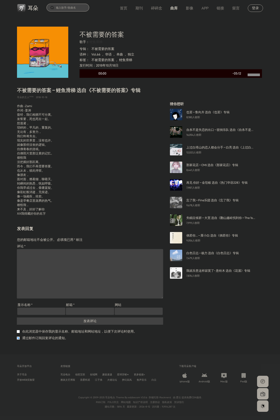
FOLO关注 (113, 402)
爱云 (179, 397)
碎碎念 (156, 8)
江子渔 (98, 379)
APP (204, 8)
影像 (189, 8)
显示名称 (25, 305)
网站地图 (126, 402)
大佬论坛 (112, 379)
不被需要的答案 (102, 49)
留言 (236, 8)
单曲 (119, 54)
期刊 (139, 8)
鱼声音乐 (142, 379)
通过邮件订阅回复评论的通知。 (45, 338)
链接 (220, 8)
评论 (21, 246)
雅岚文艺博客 (67, 379)
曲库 (174, 8)
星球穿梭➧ (123, 374)
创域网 (93, 374)
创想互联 (80, 374)
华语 (108, 54)
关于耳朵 (22, 374)
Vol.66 (95, 54)
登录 (255, 8)
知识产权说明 (140, 402)
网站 (118, 305)
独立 (131, 54)
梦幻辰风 (127, 379)
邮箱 (70, 305)
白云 (153, 379)
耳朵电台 (65, 374)
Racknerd (165, 397)
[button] (263, 381)
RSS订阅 (101, 402)
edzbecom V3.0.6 (137, 397)
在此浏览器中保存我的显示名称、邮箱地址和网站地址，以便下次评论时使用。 (79, 331)
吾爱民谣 (85, 379)
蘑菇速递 (107, 374)
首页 (123, 8)
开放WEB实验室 (26, 379)
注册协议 (155, 402)
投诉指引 (179, 402)
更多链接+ (139, 374)
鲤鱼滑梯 (95, 42)
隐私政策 (167, 402)
